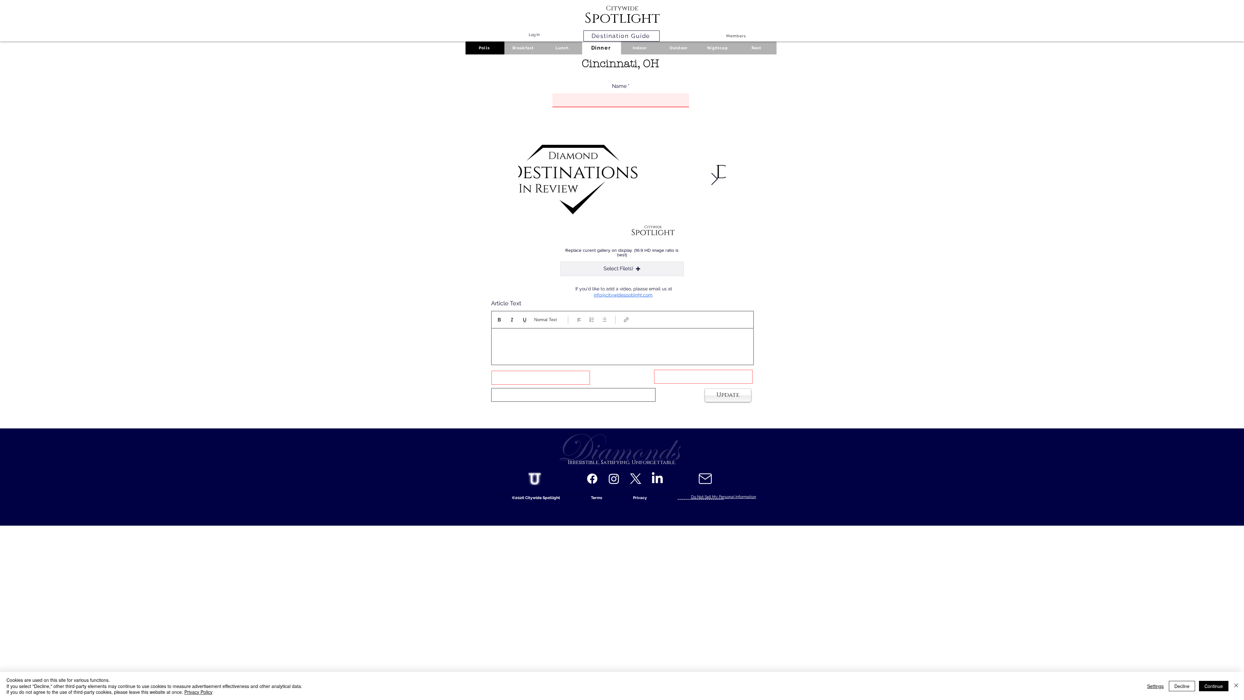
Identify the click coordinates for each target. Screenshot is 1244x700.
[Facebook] (592, 478)
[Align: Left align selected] (579, 319)
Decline (1182, 686)
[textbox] (622, 344)
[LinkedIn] (657, 478)
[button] (622, 269)
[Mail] (705, 479)
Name (619, 86)
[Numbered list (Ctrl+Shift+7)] (591, 319)
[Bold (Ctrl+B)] (499, 319)
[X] (635, 478)
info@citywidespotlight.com (623, 295)
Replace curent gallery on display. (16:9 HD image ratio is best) (622, 252)
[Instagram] (614, 478)
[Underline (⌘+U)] (524, 319)
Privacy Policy (198, 692)
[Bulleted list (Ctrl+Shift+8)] (604, 319)
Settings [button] (1155, 686)
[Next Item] (714, 179)
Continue (1213, 686)
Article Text (506, 303)
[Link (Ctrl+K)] (626, 319)
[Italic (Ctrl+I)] (512, 319)
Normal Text (545, 319)
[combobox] (573, 395)
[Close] (1236, 686)
